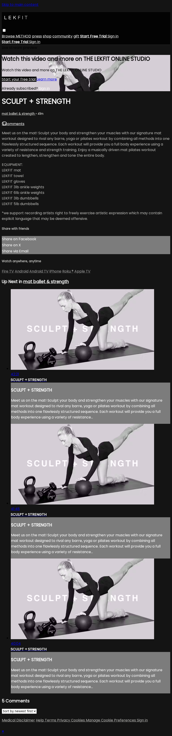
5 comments (13, 123)
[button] (4, 30)
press (37, 36)
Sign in (113, 36)
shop (47, 36)
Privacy (64, 720)
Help (40, 720)
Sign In (34, 41)
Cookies (78, 720)
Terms (51, 720)
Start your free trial (19, 79)
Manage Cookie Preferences (111, 720)
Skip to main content (20, 4)
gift (76, 36)
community (62, 36)
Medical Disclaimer (18, 720)
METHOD (23, 36)
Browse (9, 36)
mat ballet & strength (19, 114)
